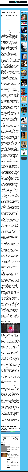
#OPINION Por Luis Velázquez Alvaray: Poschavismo (12, 454)
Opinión (2, 444)
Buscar (21, 10)
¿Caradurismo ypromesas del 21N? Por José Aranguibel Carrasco (12, 462)
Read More (9, 451)
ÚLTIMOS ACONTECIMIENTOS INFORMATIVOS (24, 158)
